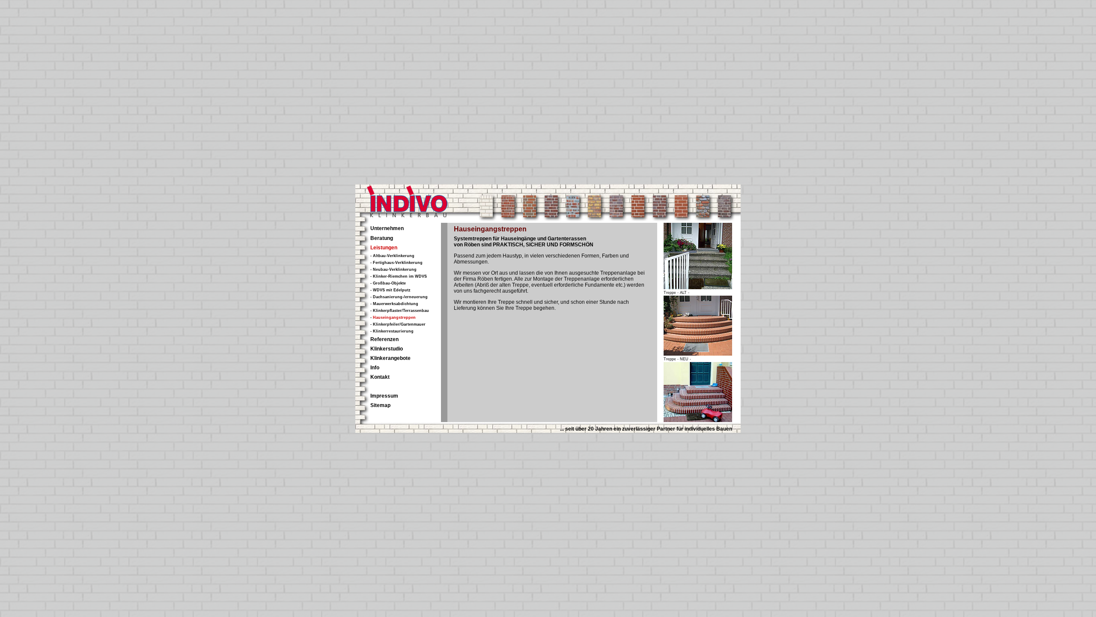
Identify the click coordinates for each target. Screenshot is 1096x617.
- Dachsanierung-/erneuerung (399, 297)
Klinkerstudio (386, 349)
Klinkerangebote (390, 358)
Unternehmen (387, 228)
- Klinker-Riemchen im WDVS (398, 276)
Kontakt (380, 377)
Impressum (384, 396)
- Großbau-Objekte (388, 283)
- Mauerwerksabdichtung (394, 304)
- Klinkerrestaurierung (392, 331)
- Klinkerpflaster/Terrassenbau (399, 310)
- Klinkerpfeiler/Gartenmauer (398, 324)
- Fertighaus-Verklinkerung (396, 263)
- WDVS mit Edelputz (390, 290)
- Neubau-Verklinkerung (393, 269)
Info (374, 368)
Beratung (381, 238)
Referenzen (384, 339)
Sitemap (380, 405)
